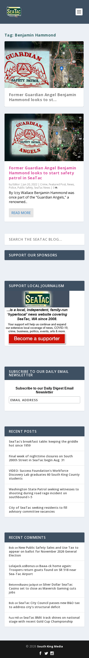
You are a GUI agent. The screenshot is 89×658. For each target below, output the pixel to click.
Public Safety (25, 187)
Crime (44, 184)
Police (12, 187)
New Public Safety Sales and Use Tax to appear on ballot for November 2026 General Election (43, 551)
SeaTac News (42, 187)
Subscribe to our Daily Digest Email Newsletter (44, 390)
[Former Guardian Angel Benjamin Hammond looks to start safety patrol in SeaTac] (44, 137)
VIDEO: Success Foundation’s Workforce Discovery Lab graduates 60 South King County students (44, 474)
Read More (21, 212)
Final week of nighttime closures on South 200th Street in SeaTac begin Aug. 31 (41, 458)
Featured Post (57, 184)
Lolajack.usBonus (22, 566)
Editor (16, 184)
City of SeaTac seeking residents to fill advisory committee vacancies (38, 509)
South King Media (50, 646)
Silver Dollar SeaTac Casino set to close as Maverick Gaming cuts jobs (42, 588)
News (70, 184)
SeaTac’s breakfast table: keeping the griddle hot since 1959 (43, 443)
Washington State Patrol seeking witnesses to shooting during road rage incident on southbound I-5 (44, 493)
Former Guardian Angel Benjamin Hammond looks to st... (42, 97)
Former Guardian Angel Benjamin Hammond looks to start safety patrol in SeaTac (42, 173)
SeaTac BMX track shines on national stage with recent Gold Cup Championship (44, 619)
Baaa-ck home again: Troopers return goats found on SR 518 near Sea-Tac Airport (42, 570)
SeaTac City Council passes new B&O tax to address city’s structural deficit (44, 605)
